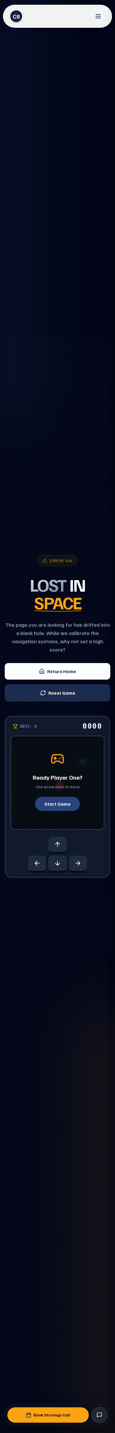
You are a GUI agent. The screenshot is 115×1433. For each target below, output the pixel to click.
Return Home (61, 671)
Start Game (57, 804)
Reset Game (61, 693)
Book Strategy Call (52, 1414)
